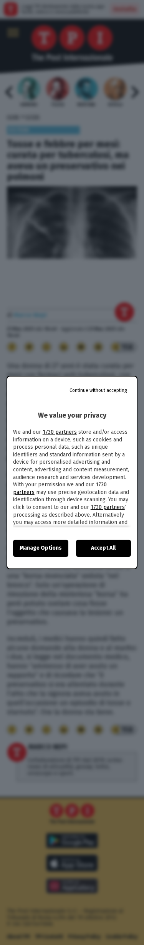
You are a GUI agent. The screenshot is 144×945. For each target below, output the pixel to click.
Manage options (41, 548)
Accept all (103, 548)
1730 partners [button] (60, 432)
